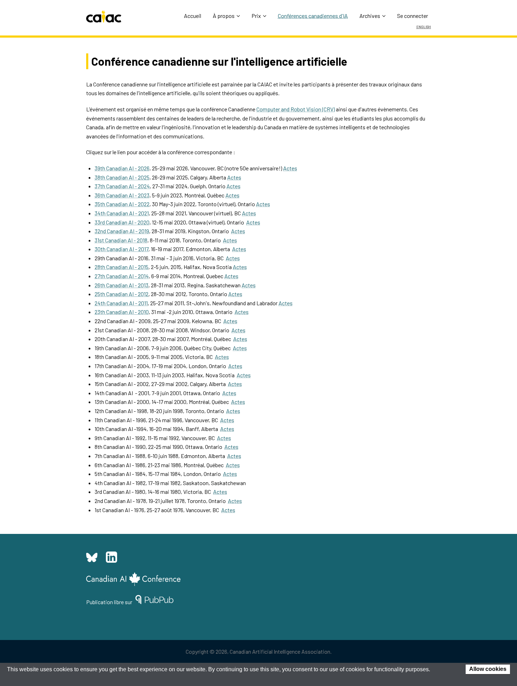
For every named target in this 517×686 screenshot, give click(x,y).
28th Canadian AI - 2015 (121, 266)
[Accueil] (103, 16)
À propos (224, 15)
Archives (369, 15)
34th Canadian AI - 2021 (122, 213)
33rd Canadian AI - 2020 (122, 222)
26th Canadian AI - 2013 (121, 285)
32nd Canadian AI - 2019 (122, 231)
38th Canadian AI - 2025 (122, 177)
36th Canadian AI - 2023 (122, 195)
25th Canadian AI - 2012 (121, 293)
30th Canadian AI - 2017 (121, 249)
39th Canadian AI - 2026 (122, 168)
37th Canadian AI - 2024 (122, 186)
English (423, 26)
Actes (290, 168)
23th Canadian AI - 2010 (122, 311)
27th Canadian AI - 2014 (122, 276)
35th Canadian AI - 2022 (122, 204)
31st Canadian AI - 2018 (121, 240)
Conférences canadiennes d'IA (313, 15)
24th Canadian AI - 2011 (121, 303)
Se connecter (412, 15)
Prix (256, 15)
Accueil (192, 15)
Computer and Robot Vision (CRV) (295, 109)
